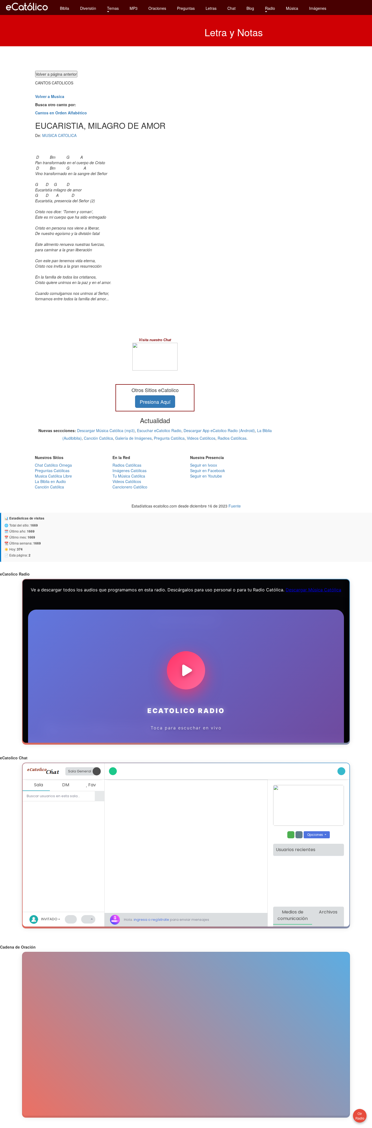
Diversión (88, 8)
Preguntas (186, 8)
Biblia (64, 8)
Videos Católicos (201, 438)
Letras (211, 8)
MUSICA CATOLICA (59, 135)
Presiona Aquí (155, 401)
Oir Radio (359, 1115)
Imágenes (317, 8)
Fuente (234, 506)
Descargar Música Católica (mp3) (106, 430)
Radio (270, 8)
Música (292, 8)
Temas (113, 8)
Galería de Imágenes (133, 438)
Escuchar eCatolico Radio (159, 430)
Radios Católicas (232, 438)
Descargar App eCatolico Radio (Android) (219, 430)
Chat (231, 8)
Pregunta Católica (169, 438)
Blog (250, 8)
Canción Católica (98, 438)
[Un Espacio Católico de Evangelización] (27, 12)
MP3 (134, 8)
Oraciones (157, 8)
